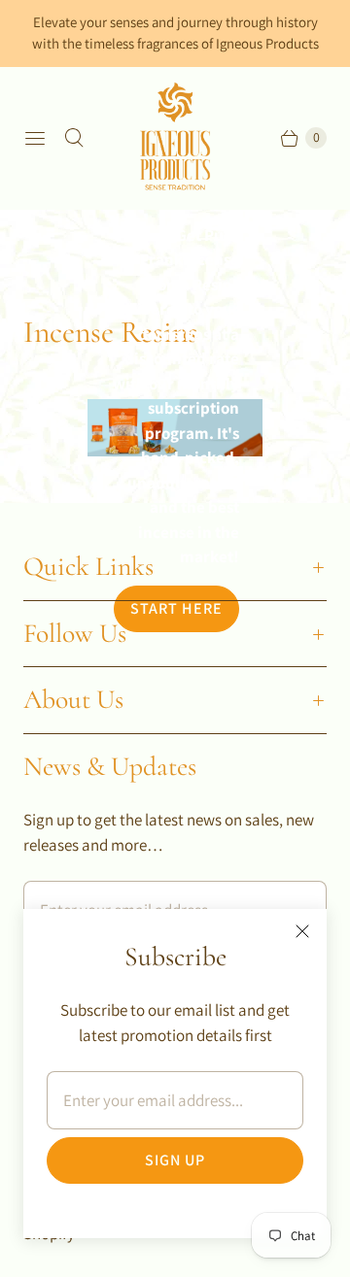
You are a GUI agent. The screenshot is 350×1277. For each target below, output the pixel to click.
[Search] (73, 138)
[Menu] (35, 138)
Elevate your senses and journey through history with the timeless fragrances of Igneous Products (175, 32)
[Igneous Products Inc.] (175, 138)
